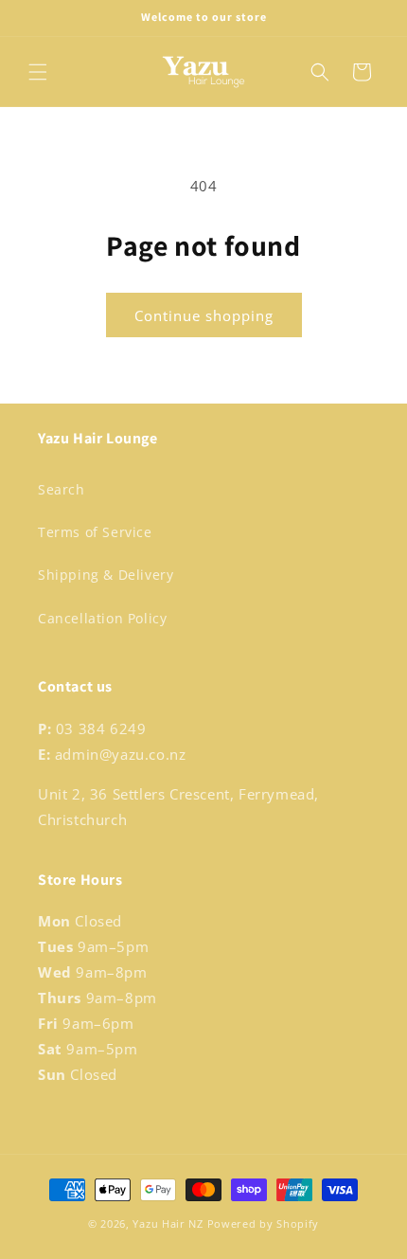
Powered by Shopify (263, 1223)
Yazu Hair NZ (168, 1223)
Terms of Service (95, 532)
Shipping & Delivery (105, 575)
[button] (38, 72)
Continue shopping (204, 315)
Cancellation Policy (102, 618)
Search (61, 489)
